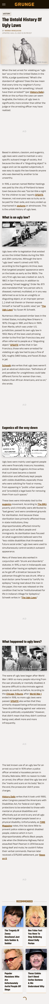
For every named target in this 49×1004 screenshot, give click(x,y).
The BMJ (42, 504)
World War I (36, 693)
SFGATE (39, 194)
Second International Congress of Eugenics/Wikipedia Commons (22, 453)
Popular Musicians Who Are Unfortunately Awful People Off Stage (13, 981)
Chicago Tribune (14, 693)
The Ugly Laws (29, 597)
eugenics (6, 504)
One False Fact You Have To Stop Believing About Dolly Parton (35, 937)
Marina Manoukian (13, 30)
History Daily (36, 92)
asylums (21, 205)
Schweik (6, 365)
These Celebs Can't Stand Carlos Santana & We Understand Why (36, 980)
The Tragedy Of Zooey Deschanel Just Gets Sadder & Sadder (12, 937)
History (6, 13)
